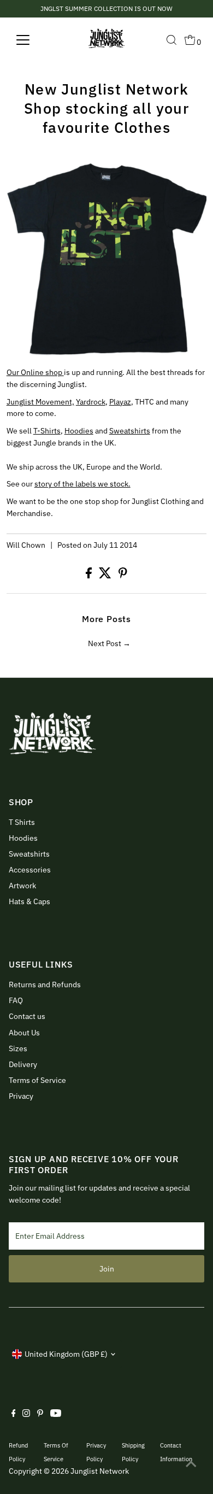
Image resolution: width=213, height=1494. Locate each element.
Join (106, 1269)
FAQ (16, 1000)
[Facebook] (14, 1414)
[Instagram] (26, 1414)
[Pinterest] (40, 1414)
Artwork (22, 885)
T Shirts (22, 822)
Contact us (27, 1016)
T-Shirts (47, 431)
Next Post (104, 643)
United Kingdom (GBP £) (66, 1354)
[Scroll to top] (191, 1464)
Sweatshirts (129, 431)
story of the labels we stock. (82, 484)
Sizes (18, 1048)
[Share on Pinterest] (123, 576)
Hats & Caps (29, 901)
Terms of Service (37, 1080)
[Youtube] (56, 1414)
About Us (24, 1033)
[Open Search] (171, 40)
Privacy (21, 1096)
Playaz (120, 402)
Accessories (30, 870)
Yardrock (90, 402)
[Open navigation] (32, 40)
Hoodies (78, 431)
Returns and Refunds (45, 984)
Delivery (23, 1064)
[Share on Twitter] (106, 576)
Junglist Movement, (40, 402)
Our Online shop (35, 372)
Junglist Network (99, 1471)
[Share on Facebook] (89, 576)
